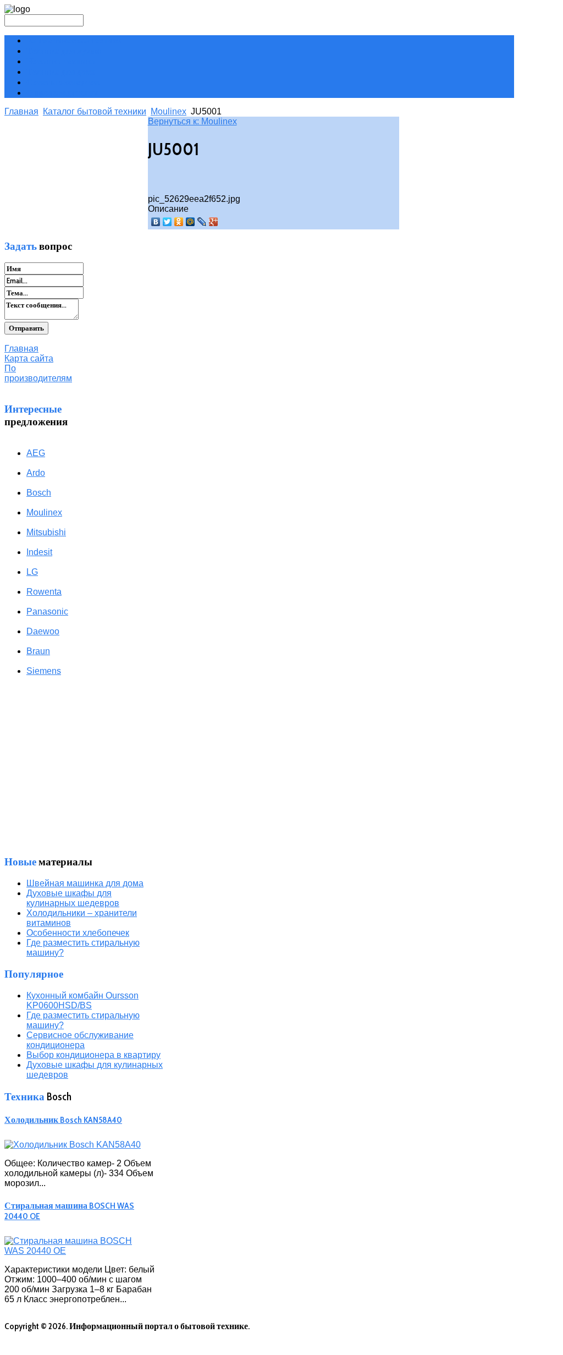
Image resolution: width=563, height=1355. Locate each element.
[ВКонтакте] (156, 222)
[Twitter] (167, 222)
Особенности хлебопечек (77, 932)
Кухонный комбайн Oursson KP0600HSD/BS (82, 1000)
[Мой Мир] (190, 222)
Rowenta (44, 591)
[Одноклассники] (179, 222)
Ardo (35, 473)
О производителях (62, 92)
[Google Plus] (213, 222)
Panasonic (47, 611)
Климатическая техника (74, 40)
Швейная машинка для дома (84, 883)
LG (32, 572)
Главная (21, 111)
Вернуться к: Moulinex (192, 121)
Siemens (43, 671)
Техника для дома (61, 72)
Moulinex (168, 111)
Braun (38, 651)
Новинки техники (61, 61)
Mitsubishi (46, 532)
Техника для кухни (63, 51)
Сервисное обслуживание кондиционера (80, 1040)
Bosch (38, 492)
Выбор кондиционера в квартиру (93, 1055)
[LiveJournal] (202, 222)
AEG (35, 453)
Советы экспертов (63, 82)
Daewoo (42, 631)
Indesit (39, 552)
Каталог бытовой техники (94, 111)
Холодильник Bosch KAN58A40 (63, 1120)
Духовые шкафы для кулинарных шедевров (72, 898)
